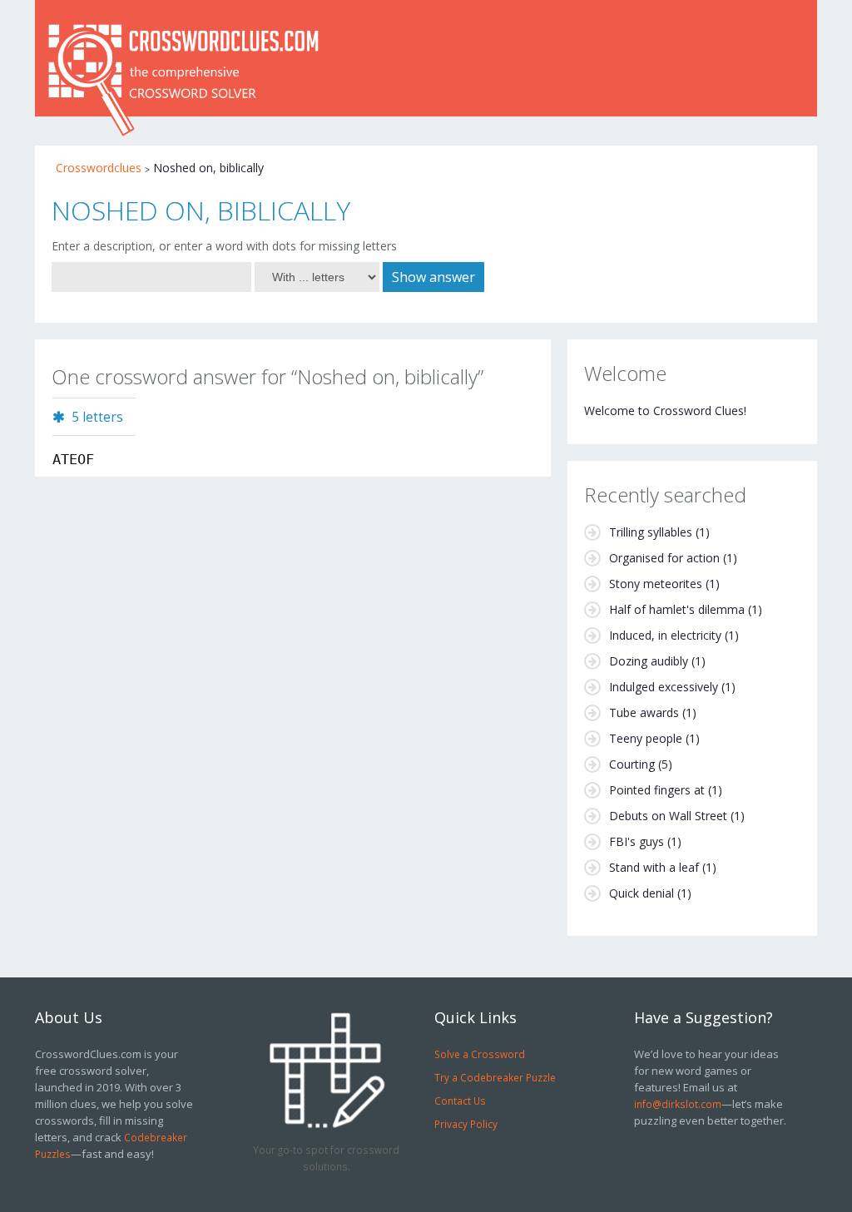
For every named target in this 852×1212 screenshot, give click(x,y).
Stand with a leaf (654, 867)
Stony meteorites (655, 583)
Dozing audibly (648, 661)
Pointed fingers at (657, 790)
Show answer (433, 277)
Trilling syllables (650, 532)
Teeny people (645, 738)
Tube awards (644, 712)
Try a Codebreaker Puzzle (495, 1077)
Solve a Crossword (479, 1054)
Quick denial (641, 893)
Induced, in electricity (665, 635)
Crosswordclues (98, 168)
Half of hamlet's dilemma (677, 609)
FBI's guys (636, 841)
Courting (632, 764)
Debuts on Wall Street (668, 816)
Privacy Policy (466, 1123)
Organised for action (664, 558)
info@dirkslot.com (677, 1104)
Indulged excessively (663, 687)
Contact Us (460, 1100)
